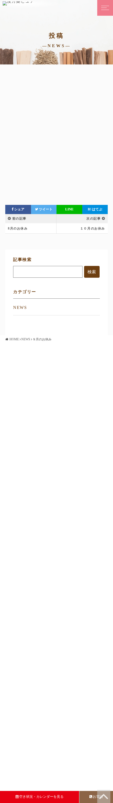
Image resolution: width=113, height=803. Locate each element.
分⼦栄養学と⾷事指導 (29, 454)
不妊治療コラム (23, 542)
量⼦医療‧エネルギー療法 (31, 448)
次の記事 (93, 218)
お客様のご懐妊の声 (27, 535)
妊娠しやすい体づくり (29, 396)
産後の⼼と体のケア (27, 410)
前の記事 (19, 218)
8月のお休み (18, 228)
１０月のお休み (92, 228)
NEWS (20, 307)
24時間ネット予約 (82, 505)
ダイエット (20, 468)
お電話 (98, 797)
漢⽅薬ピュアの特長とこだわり (36, 441)
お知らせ (18, 521)
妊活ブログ (20, 528)
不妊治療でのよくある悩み (32, 417)
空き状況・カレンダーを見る (41, 797)
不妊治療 (18, 390)
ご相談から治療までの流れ (32, 505)
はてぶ (95, 209)
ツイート (45, 209)
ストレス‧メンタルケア (29, 461)
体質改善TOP (22, 434)
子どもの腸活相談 (25, 481)
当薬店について (23, 499)
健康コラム (20, 548)
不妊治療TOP (22, 383)
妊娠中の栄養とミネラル (31, 403)
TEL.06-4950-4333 (83, 499)
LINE (69, 209)
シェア (18, 209)
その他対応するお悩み (29, 474)
